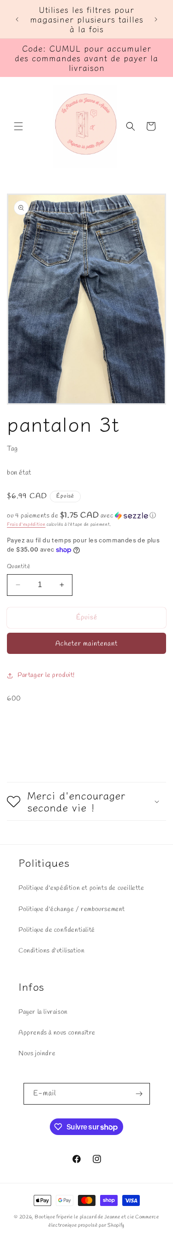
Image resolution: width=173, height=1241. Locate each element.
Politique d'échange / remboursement (71, 909)
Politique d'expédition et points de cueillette (81, 888)
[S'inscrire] (139, 1094)
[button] (18, 126)
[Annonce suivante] (156, 19)
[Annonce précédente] (17, 19)
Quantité (18, 567)
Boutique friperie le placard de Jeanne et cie (85, 1217)
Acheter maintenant (86, 643)
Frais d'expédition (26, 525)
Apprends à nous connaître (56, 1033)
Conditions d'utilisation (51, 951)
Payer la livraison (43, 1012)
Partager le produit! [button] (46, 675)
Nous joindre (36, 1053)
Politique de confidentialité (56, 930)
